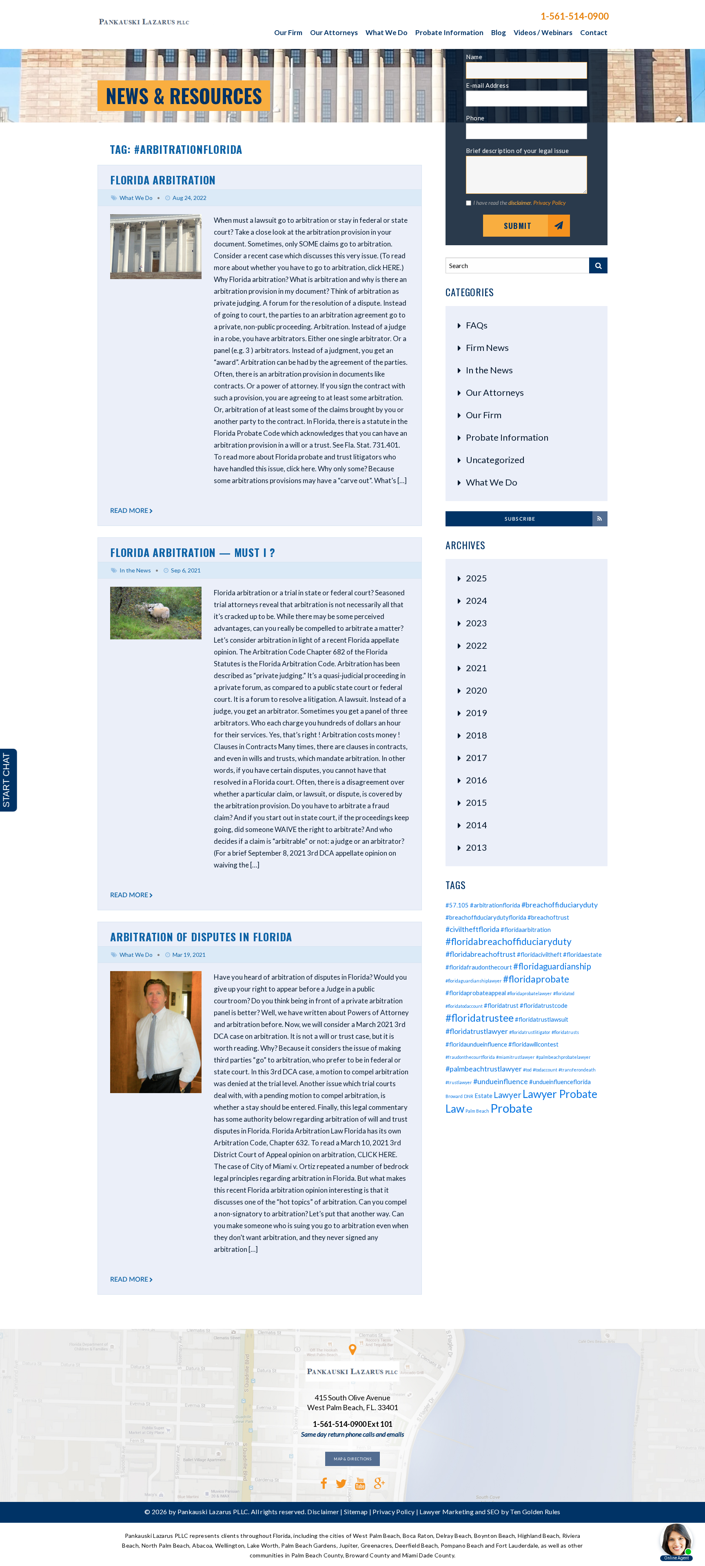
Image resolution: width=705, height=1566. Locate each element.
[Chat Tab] (352, 783)
